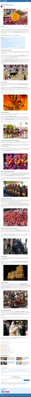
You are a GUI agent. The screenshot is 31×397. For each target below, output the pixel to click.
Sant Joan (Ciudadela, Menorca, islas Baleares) (9, 46)
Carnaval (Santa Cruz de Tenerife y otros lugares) (10, 42)
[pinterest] (8, 392)
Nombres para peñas (4, 345)
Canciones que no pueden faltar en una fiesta (8, 352)
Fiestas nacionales (8, 2)
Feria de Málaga (5, 47)
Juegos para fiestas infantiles (5, 346)
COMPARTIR (27, 1)
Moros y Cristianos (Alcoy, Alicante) (8, 43)
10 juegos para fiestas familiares (6, 350)
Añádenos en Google (27, 26)
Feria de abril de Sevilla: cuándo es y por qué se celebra (18, 121)
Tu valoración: (10, 378)
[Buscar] (29, 1)
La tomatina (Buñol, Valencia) (7, 44)
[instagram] (5, 392)
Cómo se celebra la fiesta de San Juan (11, 237)
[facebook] (2, 392)
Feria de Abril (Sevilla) (6, 41)
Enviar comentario (26, 380)
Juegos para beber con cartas (5, 347)
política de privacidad (8, 379)
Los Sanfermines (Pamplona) (7, 39)
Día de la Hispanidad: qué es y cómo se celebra (26, 358)
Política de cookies (3, 396)
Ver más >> (22, 47)
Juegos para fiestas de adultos (6, 344)
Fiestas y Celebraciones (3, 2)
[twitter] (3, 392)
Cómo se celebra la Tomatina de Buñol (7, 349)
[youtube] (7, 392)
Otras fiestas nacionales (12, 2)
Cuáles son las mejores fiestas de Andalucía (11, 362)
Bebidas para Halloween (5, 353)
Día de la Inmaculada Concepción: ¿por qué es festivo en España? (11, 358)
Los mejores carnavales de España (15, 35)
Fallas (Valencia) (5, 40)
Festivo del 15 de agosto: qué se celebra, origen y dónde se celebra (26, 363)
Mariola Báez (5, 7)
